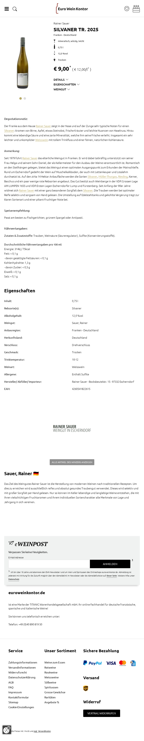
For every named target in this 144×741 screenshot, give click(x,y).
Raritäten (50, 697)
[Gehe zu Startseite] (72, 8)
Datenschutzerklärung (21, 677)
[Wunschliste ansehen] (126, 8)
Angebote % (51, 702)
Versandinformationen (22, 667)
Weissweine (51, 677)
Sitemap (13, 702)
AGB (11, 682)
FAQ (11, 687)
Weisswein (41, 139)
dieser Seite (112, 575)
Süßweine (50, 682)
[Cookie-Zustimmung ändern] (7, 730)
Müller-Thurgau (108, 176)
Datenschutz (13, 579)
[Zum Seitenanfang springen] (72, 738)
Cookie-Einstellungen (21, 707)
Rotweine (50, 667)
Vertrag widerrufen (101, 713)
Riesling (123, 176)
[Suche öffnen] (14, 8)
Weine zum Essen (54, 662)
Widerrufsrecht (17, 672)
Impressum (15, 692)
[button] (136, 8)
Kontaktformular (18, 697)
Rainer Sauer (43, 126)
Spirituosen (51, 687)
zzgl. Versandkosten (42, 731)
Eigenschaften (65, 84)
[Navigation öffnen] (6, 8)
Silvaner (9, 130)
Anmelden (110, 564)
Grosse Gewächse (54, 692)
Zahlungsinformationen (22, 662)
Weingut (60, 89)
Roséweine (50, 672)
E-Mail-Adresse (16, 557)
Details (59, 79)
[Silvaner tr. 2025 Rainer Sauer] (22, 63)
